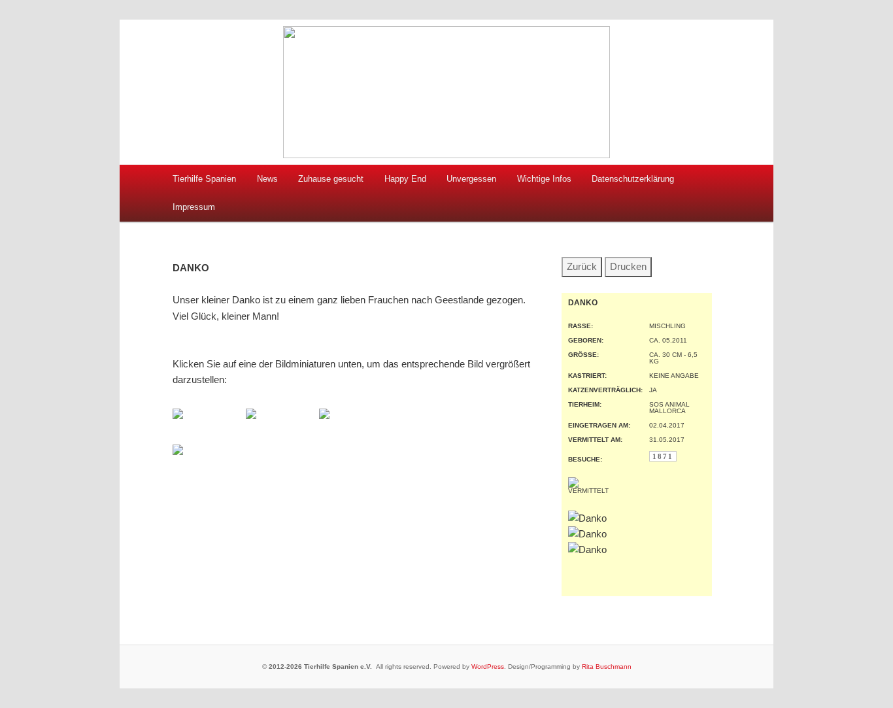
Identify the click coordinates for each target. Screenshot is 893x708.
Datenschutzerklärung (633, 179)
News (267, 179)
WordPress (487, 666)
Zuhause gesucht (330, 179)
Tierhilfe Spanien (204, 179)
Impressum (194, 207)
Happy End (405, 179)
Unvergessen (471, 179)
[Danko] (178, 415)
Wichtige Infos (544, 179)
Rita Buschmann (607, 666)
